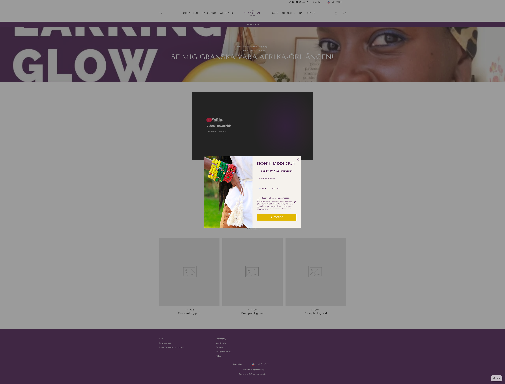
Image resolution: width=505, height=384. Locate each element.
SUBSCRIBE (276, 217)
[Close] (298, 159)
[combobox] (262, 188)
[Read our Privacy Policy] (295, 202)
